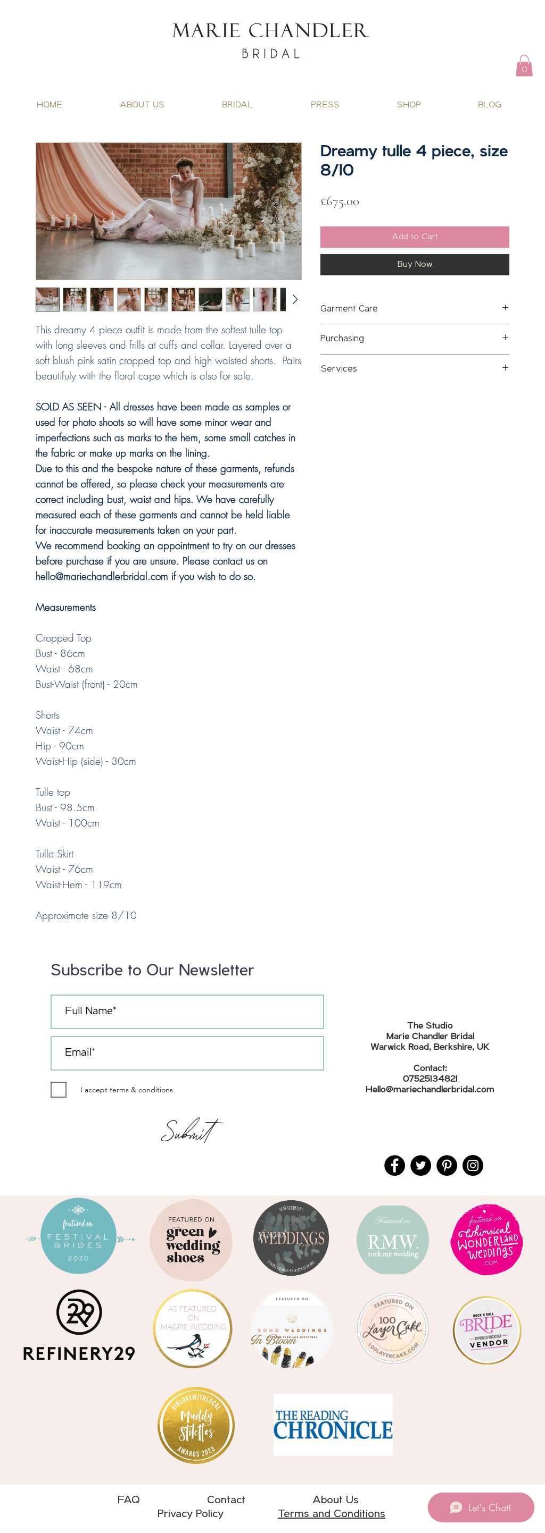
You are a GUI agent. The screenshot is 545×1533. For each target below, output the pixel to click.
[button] (524, 66)
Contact (226, 1500)
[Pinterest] (446, 1165)
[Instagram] (473, 1165)
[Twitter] (420, 1165)
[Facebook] (394, 1165)
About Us (335, 1500)
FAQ (162, 1500)
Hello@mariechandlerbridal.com (430, 1090)
